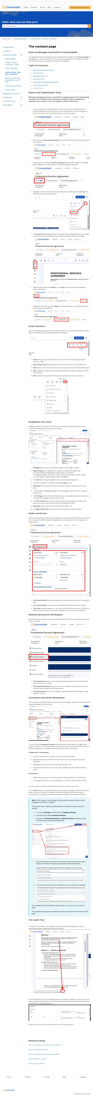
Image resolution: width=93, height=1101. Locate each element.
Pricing (42, 7)
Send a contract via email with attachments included (44, 1054)
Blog (49, 7)
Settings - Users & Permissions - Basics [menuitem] (12, 63)
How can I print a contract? (36, 1063)
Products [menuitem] (28, 1077)
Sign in (88, 2)
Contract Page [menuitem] (10, 90)
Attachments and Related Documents (45, 82)
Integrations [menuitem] (7, 97)
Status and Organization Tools (43, 70)
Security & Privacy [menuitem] (9, 101)
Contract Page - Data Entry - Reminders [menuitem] (13, 73)
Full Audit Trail (38, 88)
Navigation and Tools (40, 76)
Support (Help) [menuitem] (10, 59)
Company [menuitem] (83, 1077)
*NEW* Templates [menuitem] (11, 68)
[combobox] (44, 26)
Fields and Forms (38, 79)
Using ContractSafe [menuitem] (9, 55)
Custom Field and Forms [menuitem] (13, 86)
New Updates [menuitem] (7, 105)
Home (26, 7)
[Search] (89, 26)
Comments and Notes (40, 85)
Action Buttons (38, 73)
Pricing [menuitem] (46, 1077)
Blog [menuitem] (64, 1077)
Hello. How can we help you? (20, 22)
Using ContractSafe (20, 39)
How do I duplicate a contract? (37, 1059)
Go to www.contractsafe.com (80, 7)
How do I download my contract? (38, 1049)
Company (57, 7)
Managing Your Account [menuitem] (11, 94)
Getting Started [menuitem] (8, 47)
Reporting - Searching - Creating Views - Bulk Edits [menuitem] (13, 80)
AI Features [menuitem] (7, 51)
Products (34, 7)
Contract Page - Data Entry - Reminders (43, 39)
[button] (21, 55)
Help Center (6, 39)
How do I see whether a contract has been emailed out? (45, 1045)
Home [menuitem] (9, 1077)
